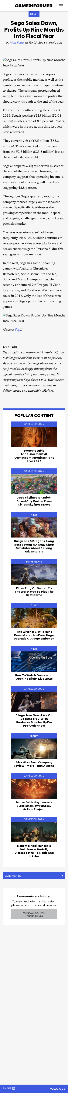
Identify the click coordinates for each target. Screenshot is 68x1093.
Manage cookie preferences (34, 914)
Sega (18, 330)
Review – (34, 764)
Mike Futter (17, 42)
